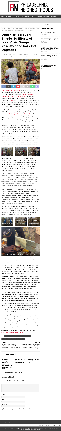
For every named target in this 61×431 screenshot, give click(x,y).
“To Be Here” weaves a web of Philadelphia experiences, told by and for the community (50, 48)
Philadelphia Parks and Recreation (20, 114)
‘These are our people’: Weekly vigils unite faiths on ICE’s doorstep (49, 40)
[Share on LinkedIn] (13, 86)
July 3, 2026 (44, 51)
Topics (17, 16)
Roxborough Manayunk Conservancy (13, 96)
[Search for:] (52, 24)
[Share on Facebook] (3, 86)
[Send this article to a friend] (22, 86)
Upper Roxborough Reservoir (10, 90)
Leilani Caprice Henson (18, 54)
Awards (23, 19)
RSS (59, 425)
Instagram (53, 425)
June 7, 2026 (44, 59)
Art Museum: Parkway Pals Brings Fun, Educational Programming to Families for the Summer (6, 364)
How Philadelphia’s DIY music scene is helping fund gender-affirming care (49, 57)
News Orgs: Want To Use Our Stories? (10, 21)
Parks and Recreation (11, 336)
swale (12, 100)
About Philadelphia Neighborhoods (10, 19)
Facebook (40, 425)
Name (3, 394)
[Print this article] (27, 86)
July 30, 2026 (44, 34)
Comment (4, 383)
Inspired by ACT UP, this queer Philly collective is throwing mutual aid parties (49, 65)
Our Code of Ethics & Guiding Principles (36, 19)
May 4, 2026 (44, 68)
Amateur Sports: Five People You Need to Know (20, 361)
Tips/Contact (25, 21)
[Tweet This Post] (8, 86)
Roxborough (17, 56)
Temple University (37, 429)
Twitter (47, 425)
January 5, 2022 (7, 54)
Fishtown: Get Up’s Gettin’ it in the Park (34, 361)
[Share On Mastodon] (37, 86)
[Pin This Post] (18, 86)
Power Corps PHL (27, 94)
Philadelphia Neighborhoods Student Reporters (13, 421)
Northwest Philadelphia (7, 56)
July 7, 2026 (44, 42)
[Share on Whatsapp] (32, 86)
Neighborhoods (6, 16)
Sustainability (23, 56)
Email (3, 399)
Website (4, 404)
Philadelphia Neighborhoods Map (47, 16)
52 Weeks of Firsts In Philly (48, 32)
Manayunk (35, 54)
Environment (29, 54)
